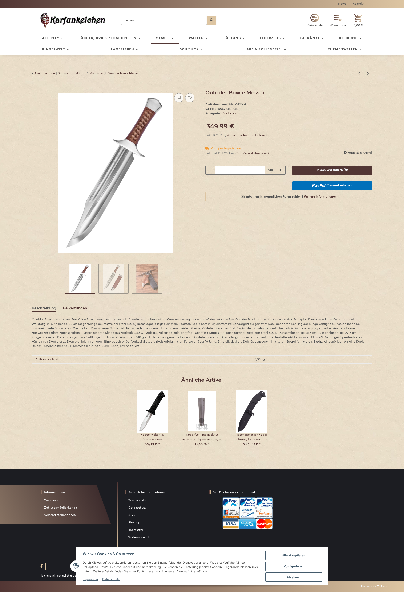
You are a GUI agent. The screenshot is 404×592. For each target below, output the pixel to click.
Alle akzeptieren (293, 555)
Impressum (135, 530)
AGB (131, 515)
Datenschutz (137, 507)
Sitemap (134, 522)
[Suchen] (211, 20)
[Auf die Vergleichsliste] (178, 97)
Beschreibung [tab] (44, 308)
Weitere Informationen (320, 196)
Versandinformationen (60, 515)
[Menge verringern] (210, 170)
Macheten (229, 113)
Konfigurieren (294, 566)
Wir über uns (52, 500)
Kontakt (358, 3)
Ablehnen (294, 577)
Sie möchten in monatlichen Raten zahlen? (289, 196)
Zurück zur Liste (45, 73)
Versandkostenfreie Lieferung (247, 135)
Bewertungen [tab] (75, 308)
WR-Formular (137, 500)
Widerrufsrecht (138, 537)
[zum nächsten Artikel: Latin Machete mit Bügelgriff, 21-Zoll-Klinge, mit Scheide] (368, 73)
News (342, 3)
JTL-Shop (381, 586)
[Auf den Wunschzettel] (189, 97)
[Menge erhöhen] (280, 170)
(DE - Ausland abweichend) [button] (253, 153)
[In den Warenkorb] (35, 87)
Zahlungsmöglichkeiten (60, 507)
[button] (314, 20)
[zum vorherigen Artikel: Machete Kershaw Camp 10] (359, 73)
